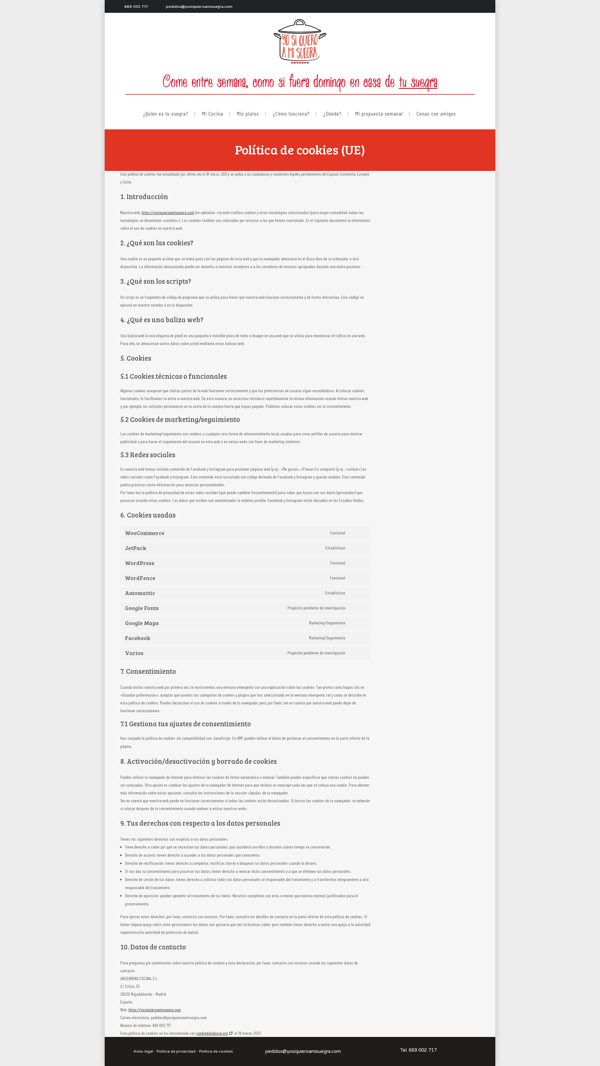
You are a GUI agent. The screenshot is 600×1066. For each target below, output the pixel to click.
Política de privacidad (176, 1051)
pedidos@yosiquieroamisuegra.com (303, 1051)
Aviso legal (143, 1051)
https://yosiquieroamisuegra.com (168, 212)
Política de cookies (216, 1051)
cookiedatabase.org (212, 1033)
